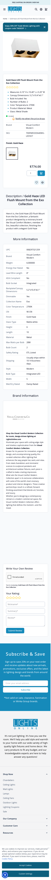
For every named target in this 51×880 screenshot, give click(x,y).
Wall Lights (8, 789)
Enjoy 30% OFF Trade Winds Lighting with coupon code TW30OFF (22, 27)
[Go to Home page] (15, 9)
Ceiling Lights (9, 784)
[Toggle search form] (36, 9)
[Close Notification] (44, 27)
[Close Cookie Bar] (48, 848)
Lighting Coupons (11, 807)
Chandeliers (8, 780)
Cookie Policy (7, 859)
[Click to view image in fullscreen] (25, 48)
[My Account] (41, 9)
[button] (25, 774)
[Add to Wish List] (36, 182)
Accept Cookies (25, 865)
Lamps (6, 793)
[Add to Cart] (41, 173)
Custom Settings (25, 874)
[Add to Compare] (42, 182)
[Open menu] (4, 9)
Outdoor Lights (10, 802)
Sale (5, 811)
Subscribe (25, 689)
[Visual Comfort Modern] (25, 418)
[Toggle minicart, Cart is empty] (46, 9)
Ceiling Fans (8, 798)
